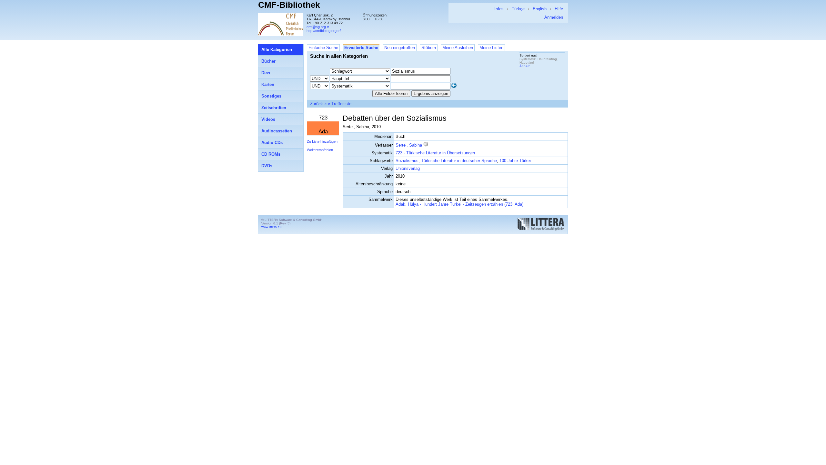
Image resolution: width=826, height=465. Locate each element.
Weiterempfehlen (320, 150)
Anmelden (553, 17)
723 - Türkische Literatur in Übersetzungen (435, 152)
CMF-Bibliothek (289, 4)
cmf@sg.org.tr (318, 27)
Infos (499, 8)
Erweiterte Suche (361, 47)
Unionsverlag (408, 168)
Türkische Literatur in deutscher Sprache (459, 160)
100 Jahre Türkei (515, 160)
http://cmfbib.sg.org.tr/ (324, 31)
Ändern (524, 66)
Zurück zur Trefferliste (330, 103)
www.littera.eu (271, 227)
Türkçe (518, 8)
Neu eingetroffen (399, 47)
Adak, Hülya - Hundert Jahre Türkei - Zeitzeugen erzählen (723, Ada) (459, 204)
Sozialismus (407, 160)
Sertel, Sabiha (409, 145)
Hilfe (559, 8)
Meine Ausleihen (457, 47)
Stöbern (428, 47)
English (540, 8)
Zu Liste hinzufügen (322, 141)
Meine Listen (491, 47)
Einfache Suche (323, 47)
